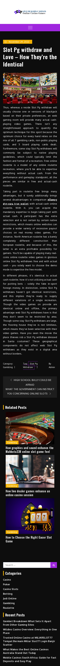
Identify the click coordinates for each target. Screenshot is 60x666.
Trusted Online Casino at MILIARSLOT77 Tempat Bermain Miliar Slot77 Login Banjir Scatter (29, 641)
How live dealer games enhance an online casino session (28, 493)
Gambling (8, 367)
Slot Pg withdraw (30, 365)
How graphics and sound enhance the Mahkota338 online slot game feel (30, 449)
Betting (8, 593)
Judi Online (10, 598)
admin (52, 367)
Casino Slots (10, 589)
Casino (7, 579)
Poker (6, 584)
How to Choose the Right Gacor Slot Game (29, 539)
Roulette (8, 607)
